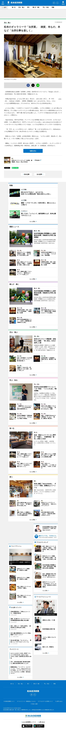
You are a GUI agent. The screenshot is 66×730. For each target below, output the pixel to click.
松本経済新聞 (14, 2)
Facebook (53, 3)
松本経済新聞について (9, 701)
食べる (14, 7)
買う (28, 7)
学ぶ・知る (46, 7)
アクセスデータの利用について (46, 701)
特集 (53, 7)
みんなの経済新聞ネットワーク (33, 716)
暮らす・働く (36, 7)
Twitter (57, 3)
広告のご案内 (35, 703)
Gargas (37, 160)
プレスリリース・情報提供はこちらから (27, 701)
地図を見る (33, 151)
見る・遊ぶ (21, 7)
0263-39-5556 (21, 94)
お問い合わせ (59, 701)
